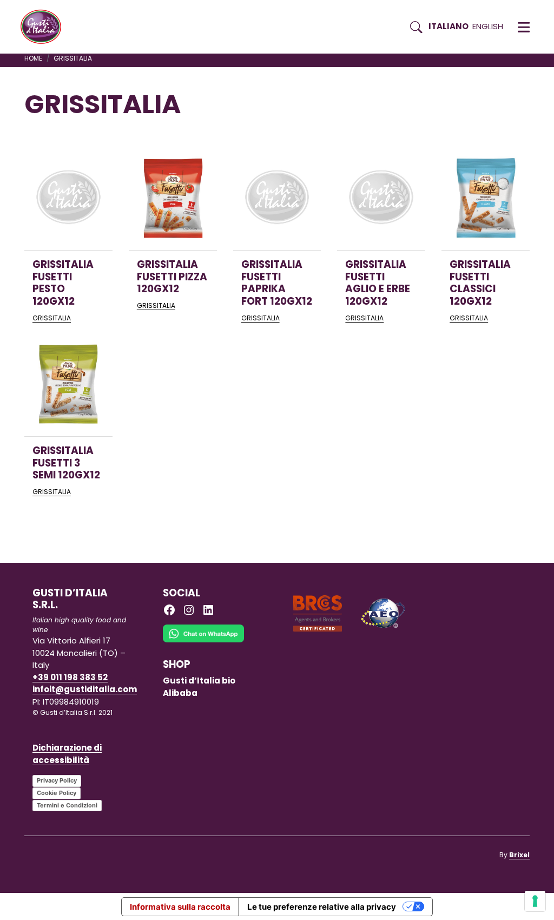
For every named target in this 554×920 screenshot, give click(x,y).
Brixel (519, 854)
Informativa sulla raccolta (180, 907)
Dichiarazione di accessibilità (67, 754)
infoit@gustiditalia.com (84, 689)
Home (33, 58)
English (487, 26)
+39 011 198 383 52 (70, 677)
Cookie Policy (56, 793)
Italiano (448, 26)
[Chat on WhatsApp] (203, 641)
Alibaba (180, 693)
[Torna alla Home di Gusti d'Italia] (45, 27)
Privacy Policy (57, 780)
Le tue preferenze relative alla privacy (321, 907)
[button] (523, 27)
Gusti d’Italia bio (199, 680)
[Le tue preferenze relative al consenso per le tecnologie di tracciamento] (535, 901)
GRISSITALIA (51, 318)
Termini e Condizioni (67, 805)
